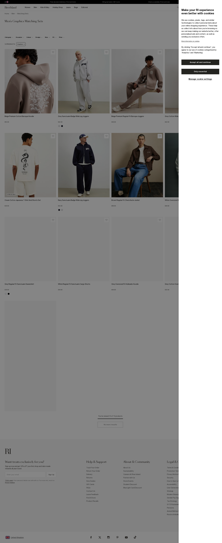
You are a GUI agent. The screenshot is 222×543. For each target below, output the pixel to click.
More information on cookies (190, 41)
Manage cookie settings (200, 79)
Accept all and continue (200, 62)
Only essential (200, 71)
